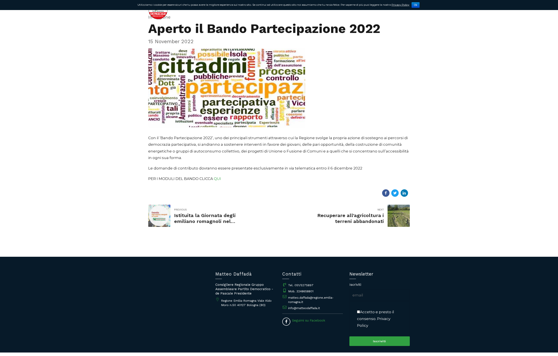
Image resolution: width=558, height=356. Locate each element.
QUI (217, 178)
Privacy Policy (400, 4)
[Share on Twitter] (395, 193)
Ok (415, 5)
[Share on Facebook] (386, 193)
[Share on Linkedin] (404, 193)
